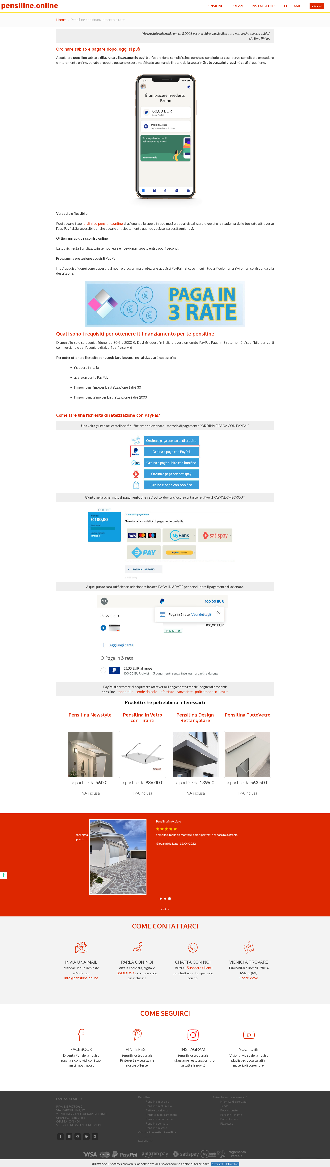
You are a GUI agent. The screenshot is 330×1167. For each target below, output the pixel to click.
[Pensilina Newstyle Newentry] (90, 754)
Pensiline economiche (159, 1119)
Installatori (264, 6)
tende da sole (146, 692)
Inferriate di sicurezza (233, 1101)
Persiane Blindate (231, 1114)
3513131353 (125, 973)
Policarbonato (229, 1110)
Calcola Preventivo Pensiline (157, 1132)
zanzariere (184, 692)
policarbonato (206, 692)
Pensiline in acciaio (157, 1101)
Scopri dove (248, 978)
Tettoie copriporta (157, 1110)
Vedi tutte (165, 909)
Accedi (317, 6)
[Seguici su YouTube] (77, 1136)
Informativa (232, 1164)
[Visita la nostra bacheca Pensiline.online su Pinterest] (86, 1136)
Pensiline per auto (157, 1123)
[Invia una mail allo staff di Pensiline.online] (69, 1136)
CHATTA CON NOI (68, 1121)
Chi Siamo (293, 6)
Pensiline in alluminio (159, 1106)
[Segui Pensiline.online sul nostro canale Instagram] (95, 1136)
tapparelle (125, 692)
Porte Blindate (229, 1119)
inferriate (166, 692)
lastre (224, 692)
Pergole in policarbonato (161, 1114)
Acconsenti (217, 1164)
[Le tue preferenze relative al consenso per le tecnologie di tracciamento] (3, 875)
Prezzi (237, 6)
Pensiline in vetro (156, 1128)
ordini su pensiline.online (103, 223)
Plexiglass (226, 1123)
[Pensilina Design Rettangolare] (195, 754)
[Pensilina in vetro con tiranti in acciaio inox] (142, 754)
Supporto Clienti (200, 968)
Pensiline (214, 6)
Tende (224, 1106)
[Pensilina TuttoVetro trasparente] (247, 754)
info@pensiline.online (81, 978)
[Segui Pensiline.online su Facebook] (60, 1136)
